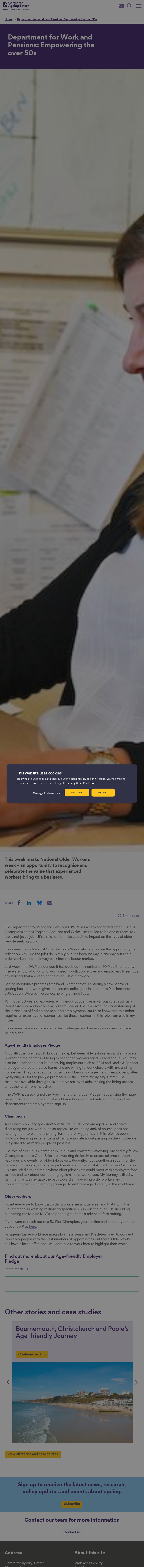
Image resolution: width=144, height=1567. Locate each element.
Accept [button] (103, 792)
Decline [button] (76, 792)
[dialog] (72, 783)
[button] (46, 793)
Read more (89, 783)
